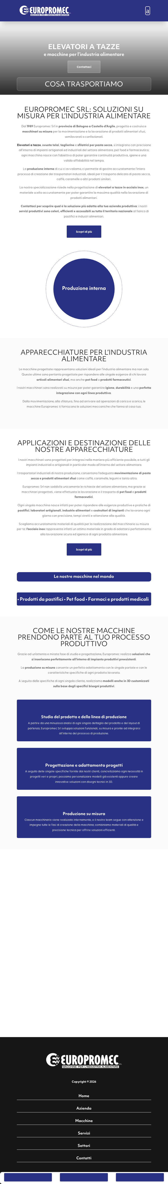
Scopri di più (84, 232)
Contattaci (84, 67)
